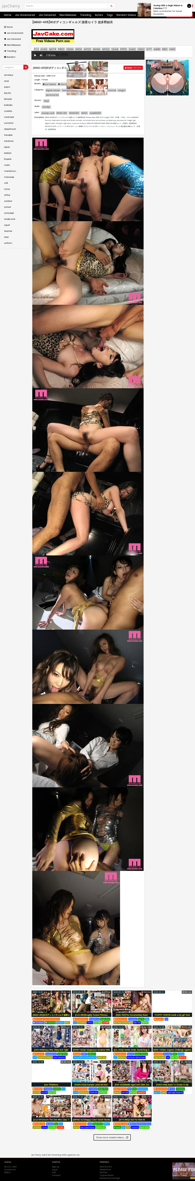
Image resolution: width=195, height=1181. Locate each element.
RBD (164, 49)
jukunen (117, 1092)
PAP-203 (125, 1092)
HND (172, 49)
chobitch (82, 1022)
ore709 (44, 1092)
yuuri (172, 1089)
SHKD (132, 49)
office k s (92, 1054)
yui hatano (39, 1022)
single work (105, 1019)
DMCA (7, 1172)
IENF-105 (174, 1057)
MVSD (106, 49)
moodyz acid (48, 113)
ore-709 (36, 1092)
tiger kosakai (159, 1057)
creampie (133, 1019)
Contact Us (10, 1169)
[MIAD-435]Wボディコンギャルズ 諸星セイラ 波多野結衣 (51, 1016)
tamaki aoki (120, 1054)
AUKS (44, 49)
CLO (75, 1022)
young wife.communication (85, 1057)
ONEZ (141, 49)
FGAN (76, 1092)
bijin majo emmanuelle (123, 1022)
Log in (55, 1169)
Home (7, 15)
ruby (134, 1089)
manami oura (121, 1019)
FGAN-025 (94, 1092)
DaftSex (104, 1172)
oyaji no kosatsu (45, 1057)
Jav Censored (47, 15)
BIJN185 (145, 1022)
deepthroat (94, 1019)
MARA (96, 49)
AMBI (157, 49)
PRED (61, 49)
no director (142, 1089)
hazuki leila (40, 1124)
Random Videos (126, 15)
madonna (122, 1057)
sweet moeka (80, 1124)
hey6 (46, 100)
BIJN (147, 1019)
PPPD (123, 49)
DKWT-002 (101, 1057)
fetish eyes (84, 1092)
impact (76, 1127)
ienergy (181, 1054)
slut (56, 1124)
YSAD (163, 1092)
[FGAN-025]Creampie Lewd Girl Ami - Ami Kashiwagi (92, 1086)
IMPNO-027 (100, 1127)
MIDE (78, 49)
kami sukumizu (59, 1057)
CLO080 (105, 1022)
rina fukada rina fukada (140, 1124)
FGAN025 (103, 1092)
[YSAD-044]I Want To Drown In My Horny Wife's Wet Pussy (172, 1086)
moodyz (46, 106)
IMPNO (106, 1124)
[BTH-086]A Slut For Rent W (132, 1119)
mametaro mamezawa (136, 1057)
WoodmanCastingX (110, 1178)
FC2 (36, 49)
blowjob (77, 1054)
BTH (128, 1127)
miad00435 (95, 113)
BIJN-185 (136, 1022)
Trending (85, 15)
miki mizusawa (121, 1124)
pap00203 (141, 1092)
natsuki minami (81, 1019)
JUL (115, 1057)
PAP (129, 1089)
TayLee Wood (106, 1175)
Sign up (55, 1166)
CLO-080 (97, 1022)
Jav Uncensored (25, 15)
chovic (90, 1022)
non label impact (88, 1127)
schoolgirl (168, 1054)
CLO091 (60, 1127)
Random (11, 57)
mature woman (141, 1054)
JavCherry (11, 6)
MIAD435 (74, 113)
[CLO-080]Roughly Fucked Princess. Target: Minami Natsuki (91, 1016)
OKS (34, 1057)
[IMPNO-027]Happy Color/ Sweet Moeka (91, 1119)
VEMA (70, 49)
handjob (60, 1022)
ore (63, 1089)
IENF (174, 1054)
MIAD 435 (62, 113)
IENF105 (182, 1057)
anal (90, 1124)
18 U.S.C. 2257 (10, 1166)
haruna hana (161, 1089)
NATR (52, 49)
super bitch (144, 1127)
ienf (167, 1057)
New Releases (68, 15)
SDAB (114, 49)
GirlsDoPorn (105, 1169)
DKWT (84, 1054)
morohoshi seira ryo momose (47, 1019)
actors (99, 15)
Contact (56, 1175)
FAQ (54, 1172)
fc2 (166, 1019)
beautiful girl (51, 1054)
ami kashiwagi (81, 1089)
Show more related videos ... (111, 1137)
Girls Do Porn (106, 1166)
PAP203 (133, 1092)
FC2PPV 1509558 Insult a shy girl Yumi (172, 1015)
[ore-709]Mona (51, 1084)
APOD (87, 49)
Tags (110, 15)
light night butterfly (175, 1092)
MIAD (84, 113)
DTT (149, 49)
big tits (141, 1019)
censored (51, 1022)
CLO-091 (52, 1127)
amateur (159, 1019)
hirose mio (39, 1054)
